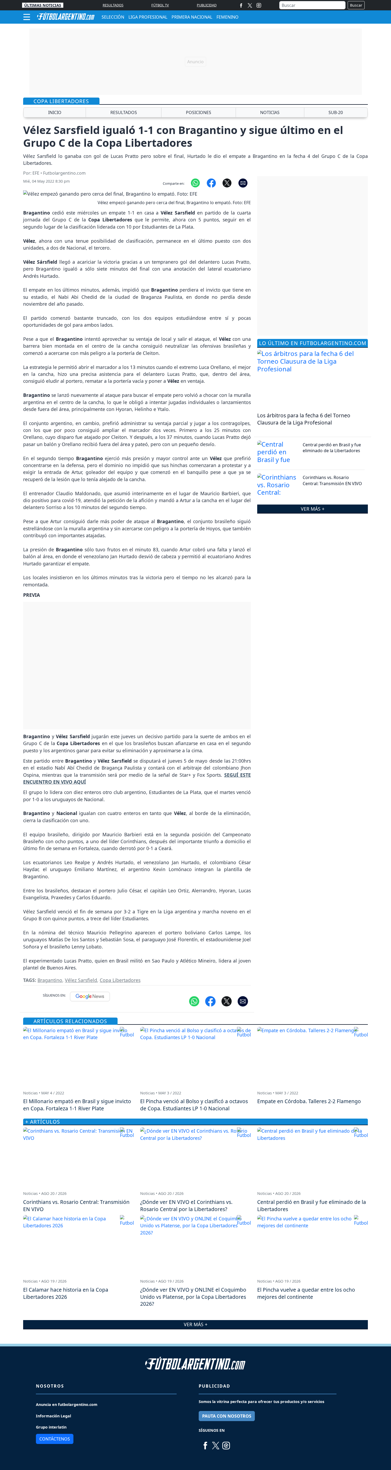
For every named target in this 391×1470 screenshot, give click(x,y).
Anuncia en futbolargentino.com (66, 1404)
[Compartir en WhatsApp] (195, 183)
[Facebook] (241, 5)
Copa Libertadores (120, 980)
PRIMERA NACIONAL (192, 17)
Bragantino (50, 980)
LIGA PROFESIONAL (147, 17)
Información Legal (53, 1415)
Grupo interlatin (51, 1427)
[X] (250, 5)
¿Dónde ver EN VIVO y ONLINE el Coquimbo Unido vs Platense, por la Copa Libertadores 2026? (193, 1297)
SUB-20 (335, 112)
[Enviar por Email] (243, 183)
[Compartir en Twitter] (226, 1001)
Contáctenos (54, 1439)
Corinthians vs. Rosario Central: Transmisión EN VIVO (332, 480)
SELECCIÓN (113, 17)
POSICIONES (198, 112)
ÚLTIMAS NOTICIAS (42, 5)
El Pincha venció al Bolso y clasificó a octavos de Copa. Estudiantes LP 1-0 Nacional (194, 1105)
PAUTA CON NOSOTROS (226, 1416)
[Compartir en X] (227, 183)
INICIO (54, 112)
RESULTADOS (113, 5)
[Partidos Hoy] (258, 5)
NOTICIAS (270, 112)
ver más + (313, 509)
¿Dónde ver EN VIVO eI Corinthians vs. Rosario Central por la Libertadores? (186, 1205)
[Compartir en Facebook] (211, 183)
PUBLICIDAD (207, 5)
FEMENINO (228, 17)
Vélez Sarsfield (81, 980)
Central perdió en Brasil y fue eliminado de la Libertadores (332, 447)
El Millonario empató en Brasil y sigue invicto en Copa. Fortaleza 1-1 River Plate (77, 1105)
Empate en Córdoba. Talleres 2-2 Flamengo (309, 1101)
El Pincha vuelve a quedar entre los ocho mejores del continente (306, 1293)
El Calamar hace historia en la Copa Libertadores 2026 (65, 1293)
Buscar (356, 5)
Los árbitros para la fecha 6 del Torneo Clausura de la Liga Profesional (303, 419)
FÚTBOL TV (160, 5)
